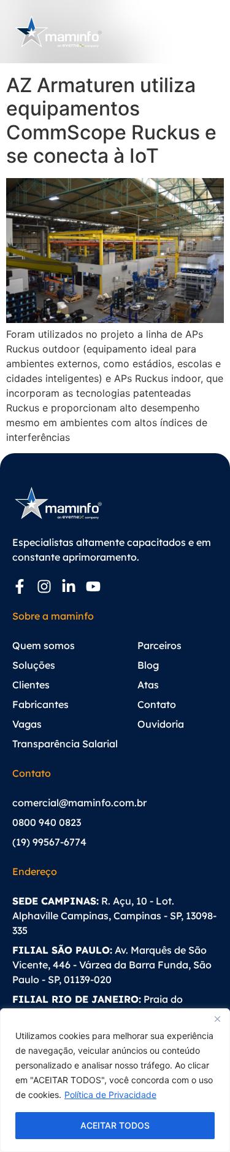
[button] (207, 31)
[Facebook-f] (19, 586)
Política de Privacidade (110, 1094)
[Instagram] (44, 586)
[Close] (217, 1018)
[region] (115, 1080)
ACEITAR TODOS (115, 1125)
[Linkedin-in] (68, 586)
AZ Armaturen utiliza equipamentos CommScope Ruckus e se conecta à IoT (111, 120)
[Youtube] (93, 586)
